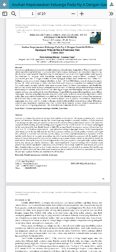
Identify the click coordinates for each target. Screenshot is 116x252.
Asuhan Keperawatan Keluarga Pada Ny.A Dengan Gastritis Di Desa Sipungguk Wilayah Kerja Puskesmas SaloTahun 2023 (64, 4)
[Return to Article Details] (4, 4)
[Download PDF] (111, 4)
